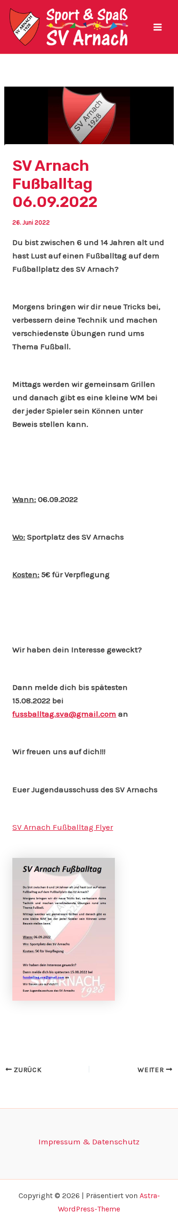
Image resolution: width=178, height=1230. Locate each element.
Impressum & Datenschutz (89, 1141)
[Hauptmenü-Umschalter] (158, 27)
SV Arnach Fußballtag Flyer (62, 827)
